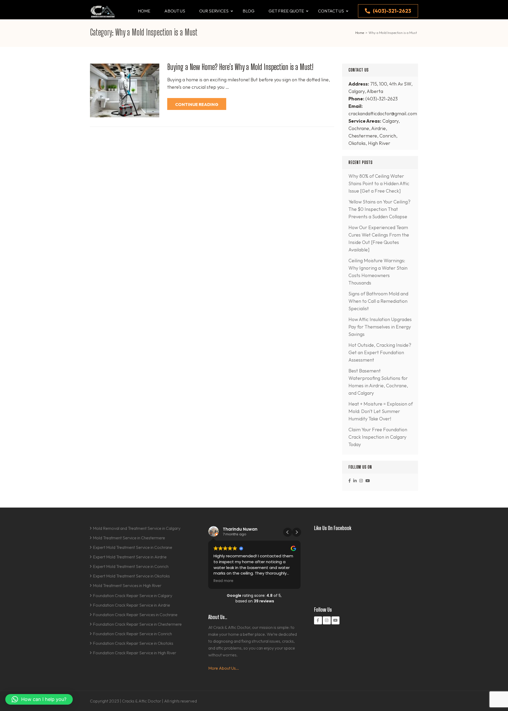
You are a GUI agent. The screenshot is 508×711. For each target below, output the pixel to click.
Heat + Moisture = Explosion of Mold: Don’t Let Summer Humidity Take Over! (380, 411)
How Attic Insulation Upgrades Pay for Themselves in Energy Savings (380, 326)
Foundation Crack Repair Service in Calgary (132, 595)
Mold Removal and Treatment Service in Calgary (136, 528)
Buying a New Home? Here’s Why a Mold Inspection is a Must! (240, 67)
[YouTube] (367, 480)
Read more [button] (223, 581)
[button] (297, 532)
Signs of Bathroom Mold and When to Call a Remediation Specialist (378, 301)
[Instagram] (361, 480)
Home (144, 11)
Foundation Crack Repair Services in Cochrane (135, 614)
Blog (249, 11)
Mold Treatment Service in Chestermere (129, 537)
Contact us (331, 11)
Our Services (214, 11)
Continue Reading (196, 104)
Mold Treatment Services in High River (127, 585)
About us (174, 11)
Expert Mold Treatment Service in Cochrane (132, 547)
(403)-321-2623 (392, 10)
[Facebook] (349, 480)
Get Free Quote (286, 11)
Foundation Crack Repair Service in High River (134, 652)
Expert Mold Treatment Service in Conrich (131, 566)
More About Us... (223, 668)
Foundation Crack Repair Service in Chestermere (137, 624)
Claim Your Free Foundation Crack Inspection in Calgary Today (377, 436)
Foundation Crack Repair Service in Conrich (132, 633)
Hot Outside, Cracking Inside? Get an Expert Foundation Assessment (379, 352)
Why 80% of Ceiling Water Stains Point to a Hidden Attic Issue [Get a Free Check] (378, 183)
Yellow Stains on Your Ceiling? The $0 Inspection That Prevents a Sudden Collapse (379, 209)
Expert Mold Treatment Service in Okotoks (131, 576)
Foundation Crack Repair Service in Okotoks (133, 643)
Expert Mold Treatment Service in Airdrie (130, 556)
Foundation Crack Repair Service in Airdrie (131, 605)
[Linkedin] (355, 480)
